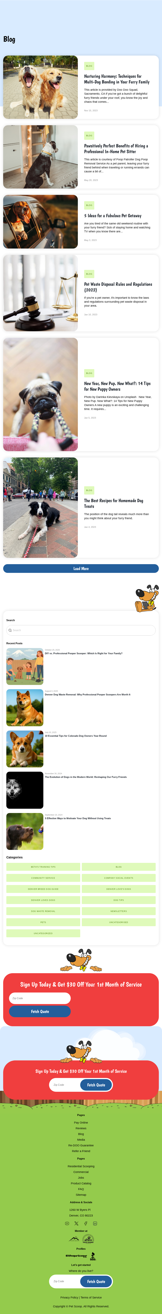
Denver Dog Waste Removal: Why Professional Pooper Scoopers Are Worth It (87, 694)
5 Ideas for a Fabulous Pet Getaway (112, 215)
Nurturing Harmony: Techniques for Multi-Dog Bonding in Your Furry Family (116, 79)
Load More (81, 568)
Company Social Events (118, 878)
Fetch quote (40, 1011)
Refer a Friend (81, 1151)
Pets (43, 922)
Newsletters (119, 911)
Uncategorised (118, 922)
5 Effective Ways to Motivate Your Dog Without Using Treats (78, 818)
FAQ (81, 1189)
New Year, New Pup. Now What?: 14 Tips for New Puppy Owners (117, 386)
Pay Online (81, 1122)
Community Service (43, 878)
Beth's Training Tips (43, 867)
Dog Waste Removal (43, 911)
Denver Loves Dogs (43, 900)
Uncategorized (43, 933)
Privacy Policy (69, 1297)
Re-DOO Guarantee (81, 1145)
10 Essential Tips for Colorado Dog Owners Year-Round (76, 735)
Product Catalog (81, 1183)
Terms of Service (91, 1297)
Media (81, 1139)
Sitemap (81, 1194)
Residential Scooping (81, 1166)
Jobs (81, 1177)
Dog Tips (119, 900)
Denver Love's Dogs (118, 889)
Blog (89, 66)
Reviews (81, 1128)
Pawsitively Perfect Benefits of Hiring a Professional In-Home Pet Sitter (116, 148)
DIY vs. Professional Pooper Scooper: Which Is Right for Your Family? (83, 653)
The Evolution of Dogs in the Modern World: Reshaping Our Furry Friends (86, 777)
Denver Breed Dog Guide (43, 889)
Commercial (81, 1172)
